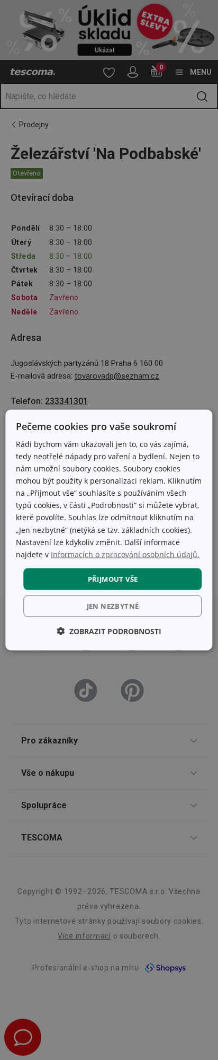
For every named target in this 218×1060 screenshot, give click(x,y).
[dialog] (108, 530)
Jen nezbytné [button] (113, 606)
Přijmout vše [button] (113, 578)
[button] (109, 631)
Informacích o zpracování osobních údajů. (125, 554)
